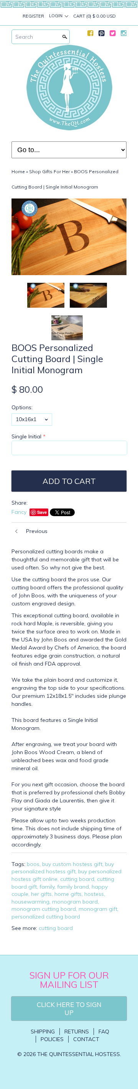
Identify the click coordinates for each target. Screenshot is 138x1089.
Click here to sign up (69, 1008)
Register (33, 16)
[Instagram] (124, 35)
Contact (86, 1039)
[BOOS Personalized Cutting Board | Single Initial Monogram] (66, 327)
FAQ (104, 1031)
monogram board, (75, 901)
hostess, (94, 894)
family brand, (73, 886)
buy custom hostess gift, (73, 864)
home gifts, (68, 894)
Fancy (19, 511)
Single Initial (26, 436)
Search (24, 36)
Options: (22, 407)
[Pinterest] (101, 35)
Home (18, 171)
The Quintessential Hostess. (79, 1054)
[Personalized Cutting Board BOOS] (88, 295)
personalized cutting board (46, 916)
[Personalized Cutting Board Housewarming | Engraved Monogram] (69, 236)
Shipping (43, 1031)
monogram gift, (98, 908)
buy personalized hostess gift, (63, 868)
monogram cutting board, (44, 908)
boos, (34, 864)
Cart (94, 16)
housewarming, (31, 901)
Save (42, 512)
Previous (37, 531)
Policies (52, 1039)
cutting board (56, 928)
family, (47, 886)
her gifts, (42, 894)
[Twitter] (112, 35)
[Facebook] (90, 35)
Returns (76, 1031)
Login (55, 15)
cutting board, (77, 879)
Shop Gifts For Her (49, 171)
